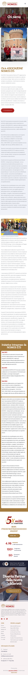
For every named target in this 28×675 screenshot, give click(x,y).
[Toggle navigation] (25, 3)
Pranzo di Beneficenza (15, 634)
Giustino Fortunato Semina (16, 638)
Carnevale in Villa (14, 630)
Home (2, 625)
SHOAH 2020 (13, 641)
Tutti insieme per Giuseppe (16, 640)
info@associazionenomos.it (7, 656)
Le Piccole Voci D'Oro (15, 632)
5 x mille (3, 639)
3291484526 (4, 651)
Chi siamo (3, 627)
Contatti (3, 635)
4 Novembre (13, 636)
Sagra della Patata (14, 628)
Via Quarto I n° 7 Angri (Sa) (7, 660)
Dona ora (3, 637)
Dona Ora (21, 564)
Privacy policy (14, 668)
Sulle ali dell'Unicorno (15, 626)
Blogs (2, 633)
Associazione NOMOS (12, 670)
